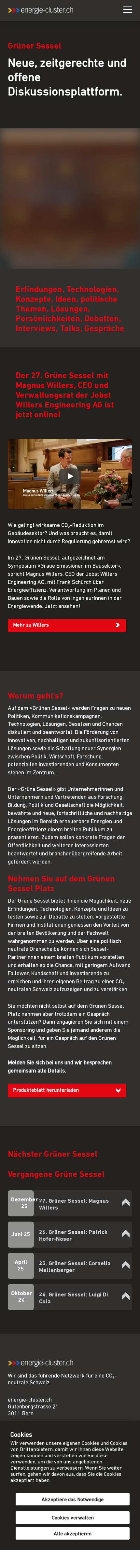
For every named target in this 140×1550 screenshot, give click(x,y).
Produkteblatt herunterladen (46, 1090)
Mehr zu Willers (31, 625)
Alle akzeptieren (72, 1534)
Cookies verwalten (73, 1518)
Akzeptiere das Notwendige (73, 1499)
